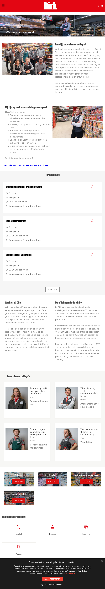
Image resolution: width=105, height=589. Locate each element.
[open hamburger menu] (3, 6)
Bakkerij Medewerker (16, 221)
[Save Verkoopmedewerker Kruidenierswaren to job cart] (92, 186)
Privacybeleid (69, 573)
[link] (19, 530)
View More (52, 290)
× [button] (102, 561)
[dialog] (52, 573)
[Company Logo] (50, 6)
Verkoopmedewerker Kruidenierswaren (24, 186)
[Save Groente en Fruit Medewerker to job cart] (92, 254)
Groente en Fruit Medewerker (19, 254)
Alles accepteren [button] (52, 579)
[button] (52, 584)
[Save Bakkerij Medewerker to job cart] (92, 220)
